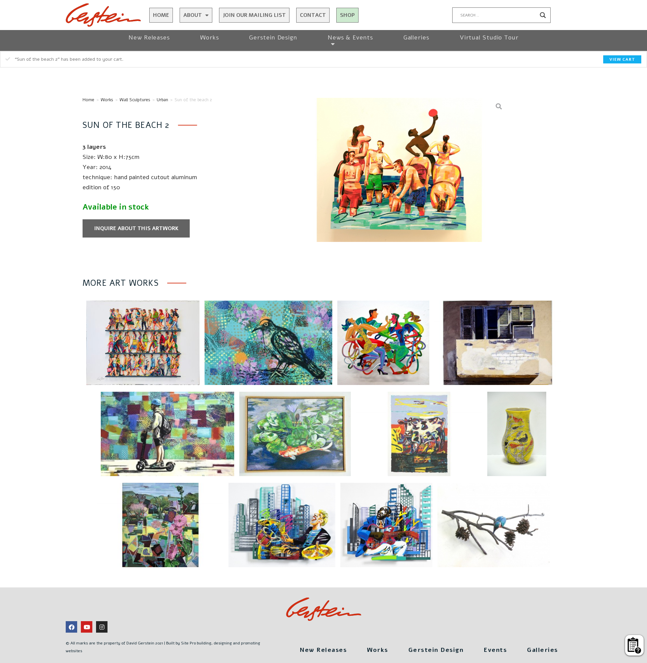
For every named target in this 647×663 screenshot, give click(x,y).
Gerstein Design (273, 37)
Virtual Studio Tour (489, 37)
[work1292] (399, 170)
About (192, 15)
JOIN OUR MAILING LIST (254, 15)
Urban (162, 100)
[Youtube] (86, 627)
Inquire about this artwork (136, 228)
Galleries (416, 37)
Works (209, 37)
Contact (313, 15)
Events (495, 650)
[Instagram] (101, 627)
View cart (622, 59)
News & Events (350, 37)
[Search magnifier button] (543, 15)
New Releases (149, 37)
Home (161, 15)
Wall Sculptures (135, 100)
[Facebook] (71, 627)
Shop (347, 15)
